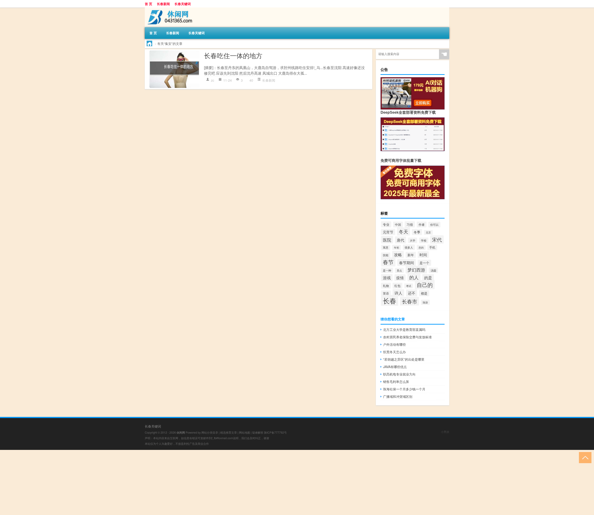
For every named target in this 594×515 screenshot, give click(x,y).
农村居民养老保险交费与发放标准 (407, 337)
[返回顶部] (584, 457)
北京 (428, 232)
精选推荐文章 (228, 432)
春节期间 (406, 262)
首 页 (148, 3)
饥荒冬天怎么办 (394, 351)
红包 (397, 285)
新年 (410, 255)
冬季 (417, 232)
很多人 (409, 247)
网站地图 (244, 432)
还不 (411, 293)
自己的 (425, 285)
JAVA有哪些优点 (395, 366)
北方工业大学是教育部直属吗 (404, 329)
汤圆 (433, 270)
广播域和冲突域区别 (397, 396)
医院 (387, 240)
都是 (424, 293)
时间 (423, 254)
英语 (386, 293)
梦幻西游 (416, 269)
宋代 (437, 239)
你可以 (434, 225)
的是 (428, 277)
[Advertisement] (139, 482)
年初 (396, 247)
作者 (422, 224)
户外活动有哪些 (394, 344)
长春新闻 (163, 3)
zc (212, 80)
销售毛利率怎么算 (396, 381)
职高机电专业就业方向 (399, 374)
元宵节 (388, 231)
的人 (414, 277)
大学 (412, 240)
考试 (408, 286)
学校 (423, 240)
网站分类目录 (209, 432)
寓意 (385, 247)
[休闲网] (169, 9)
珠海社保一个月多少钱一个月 (404, 389)
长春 (389, 300)
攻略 (398, 254)
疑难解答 (257, 432)
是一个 (424, 262)
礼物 (386, 285)
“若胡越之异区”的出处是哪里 (403, 359)
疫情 (400, 277)
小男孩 (445, 432)
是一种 (387, 270)
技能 (385, 255)
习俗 (410, 224)
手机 (432, 247)
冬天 (403, 231)
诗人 (398, 293)
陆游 (425, 302)
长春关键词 (182, 3)
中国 (398, 224)
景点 (399, 270)
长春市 (409, 301)
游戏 (387, 277)
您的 (421, 247)
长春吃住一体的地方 (233, 55)
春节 (388, 262)
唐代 (400, 240)
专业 (386, 224)
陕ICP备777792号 (275, 432)
